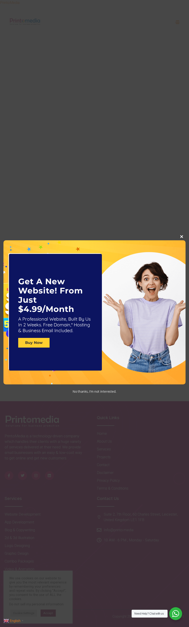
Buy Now (34, 343)
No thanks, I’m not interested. (94, 391)
